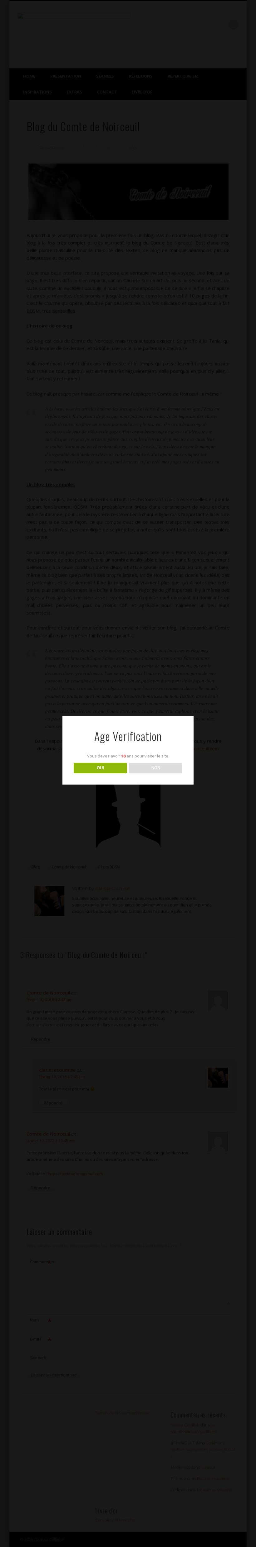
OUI (100, 768)
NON (155, 768)
